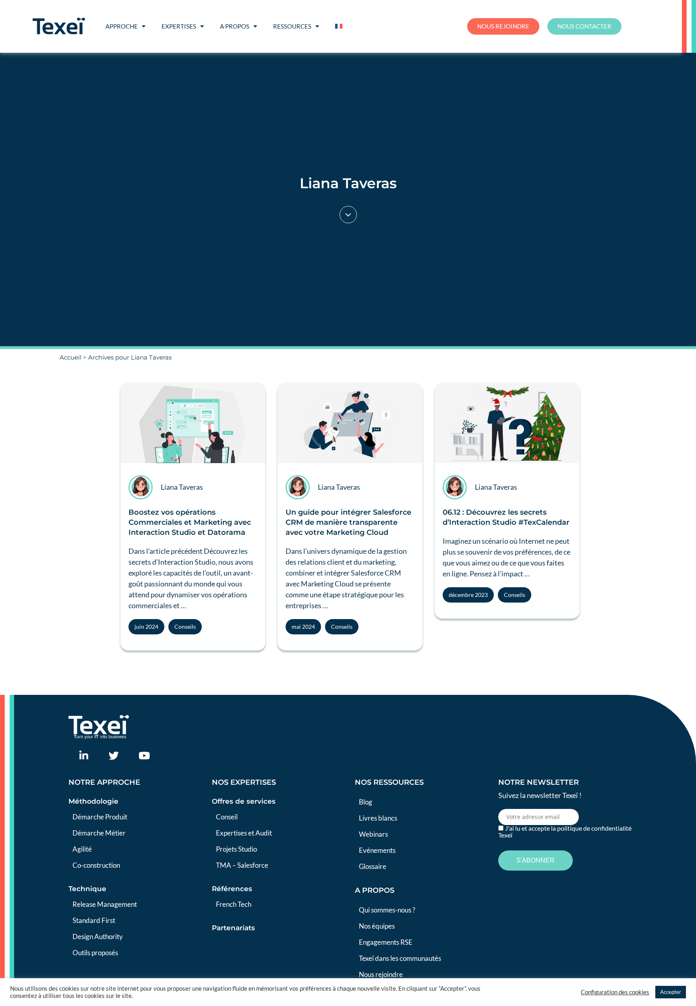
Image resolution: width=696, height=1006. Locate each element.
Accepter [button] (670, 992)
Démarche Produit (99, 817)
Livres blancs (378, 818)
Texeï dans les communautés (400, 958)
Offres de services (244, 801)
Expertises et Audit (244, 833)
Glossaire (372, 866)
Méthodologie (93, 801)
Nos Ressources (389, 782)
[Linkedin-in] (83, 755)
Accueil (70, 357)
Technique (87, 889)
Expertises (179, 26)
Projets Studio (236, 849)
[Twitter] (114, 755)
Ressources (292, 26)
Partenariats (233, 928)
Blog (365, 802)
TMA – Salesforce (242, 865)
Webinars (373, 834)
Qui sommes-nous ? (387, 910)
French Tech (233, 904)
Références (232, 889)
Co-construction (96, 865)
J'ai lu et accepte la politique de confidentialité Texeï (565, 831)
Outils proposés (95, 952)
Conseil (227, 817)
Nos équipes (377, 926)
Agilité (82, 849)
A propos (234, 26)
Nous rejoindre (381, 974)
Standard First (93, 920)
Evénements (377, 850)
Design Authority (97, 936)
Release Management (104, 904)
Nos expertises (244, 782)
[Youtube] (144, 755)
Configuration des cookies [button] (615, 992)
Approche (122, 26)
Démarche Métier (99, 833)
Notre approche (104, 782)
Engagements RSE (385, 942)
